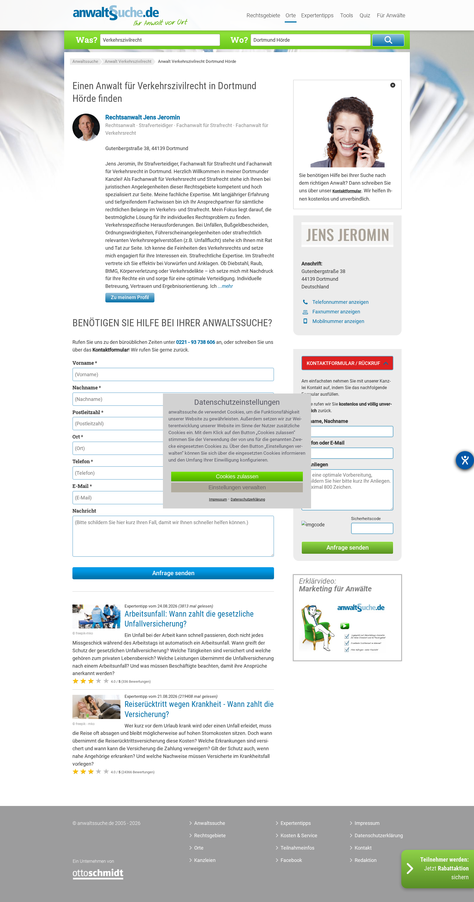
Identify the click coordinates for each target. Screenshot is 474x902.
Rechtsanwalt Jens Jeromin (142, 117)
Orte (291, 16)
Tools (346, 16)
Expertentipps (317, 16)
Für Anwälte (391, 16)
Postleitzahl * (87, 412)
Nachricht (84, 510)
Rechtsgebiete (263, 16)
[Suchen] (388, 40)
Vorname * (84, 362)
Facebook (291, 860)
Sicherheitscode (366, 518)
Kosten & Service (299, 835)
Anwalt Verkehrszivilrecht (128, 61)
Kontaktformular (346, 191)
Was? (86, 39)
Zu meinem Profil (130, 297)
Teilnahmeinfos (297, 848)
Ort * (77, 436)
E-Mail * (82, 486)
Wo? (239, 39)
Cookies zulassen (237, 476)
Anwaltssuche (85, 61)
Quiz (365, 16)
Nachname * (86, 387)
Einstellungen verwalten (237, 487)
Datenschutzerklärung (373, 835)
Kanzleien (205, 860)
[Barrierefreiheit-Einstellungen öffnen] (465, 460)
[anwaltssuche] (131, 26)
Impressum (367, 823)
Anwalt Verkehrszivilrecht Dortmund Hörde (197, 61)
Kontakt (363, 848)
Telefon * (82, 461)
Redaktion (366, 860)
